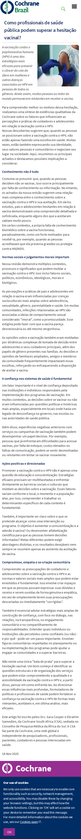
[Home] (7, 8)
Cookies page (29, 822)
